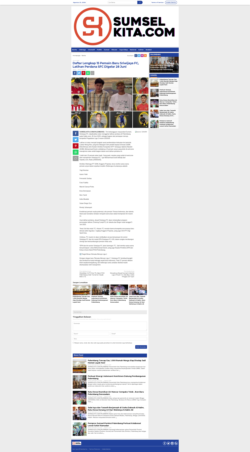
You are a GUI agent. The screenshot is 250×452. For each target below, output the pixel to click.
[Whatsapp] (88, 73)
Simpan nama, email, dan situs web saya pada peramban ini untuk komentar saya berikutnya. (103, 343)
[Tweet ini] (79, 73)
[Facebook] (136, 55)
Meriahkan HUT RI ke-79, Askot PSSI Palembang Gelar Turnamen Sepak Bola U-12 (92, 274)
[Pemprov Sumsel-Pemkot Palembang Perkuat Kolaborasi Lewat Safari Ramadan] (103, 433)
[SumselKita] (125, 26)
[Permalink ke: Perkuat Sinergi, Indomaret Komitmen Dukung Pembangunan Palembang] (100, 290)
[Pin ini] (83, 73)
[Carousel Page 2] (173, 71)
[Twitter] (139, 55)
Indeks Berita (106, 449)
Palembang (95, 365)
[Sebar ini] (75, 73)
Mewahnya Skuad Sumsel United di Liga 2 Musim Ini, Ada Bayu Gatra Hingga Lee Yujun (122, 274)
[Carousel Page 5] (177, 71)
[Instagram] (142, 55)
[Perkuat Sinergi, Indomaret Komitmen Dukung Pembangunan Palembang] (115, 386)
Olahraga (83, 69)
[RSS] (145, 55)
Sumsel (100, 365)
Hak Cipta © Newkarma (79, 449)
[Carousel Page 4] (176, 71)
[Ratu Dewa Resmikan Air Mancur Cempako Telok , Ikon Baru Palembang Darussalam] (92, 401)
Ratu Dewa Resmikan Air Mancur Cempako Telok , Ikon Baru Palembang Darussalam (164, 67)
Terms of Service (94, 449)
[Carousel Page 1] (172, 71)
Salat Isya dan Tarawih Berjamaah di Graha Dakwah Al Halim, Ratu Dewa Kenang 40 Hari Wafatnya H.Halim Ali (137, 300)
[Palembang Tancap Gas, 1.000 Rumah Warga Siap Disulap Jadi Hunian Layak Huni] (119, 370)
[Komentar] (92, 73)
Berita (79, 69)
